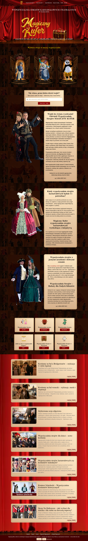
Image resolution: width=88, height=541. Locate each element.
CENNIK (23, 347)
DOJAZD (43, 347)
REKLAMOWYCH (64, 329)
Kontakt (65, 2)
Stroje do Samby (56, 2)
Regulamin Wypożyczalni (45, 534)
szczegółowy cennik (55, 266)
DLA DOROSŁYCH (44, 329)
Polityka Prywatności (56, 534)
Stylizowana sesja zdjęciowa (49, 411)
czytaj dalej (71, 376)
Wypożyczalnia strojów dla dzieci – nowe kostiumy (55, 436)
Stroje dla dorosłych (30, 2)
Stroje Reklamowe (48, 2)
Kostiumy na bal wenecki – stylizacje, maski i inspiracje (57, 388)
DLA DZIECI (24, 329)
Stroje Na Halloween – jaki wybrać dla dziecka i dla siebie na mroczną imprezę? (55, 509)
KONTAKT (63, 347)
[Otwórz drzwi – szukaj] (44, 103)
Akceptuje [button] (39, 539)
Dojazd (32, 534)
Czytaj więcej (49, 539)
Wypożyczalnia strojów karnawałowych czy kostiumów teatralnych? (56, 461)
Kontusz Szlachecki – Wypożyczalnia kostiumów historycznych (53, 486)
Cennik (62, 2)
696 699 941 (34, 39)
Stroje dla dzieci (39, 2)
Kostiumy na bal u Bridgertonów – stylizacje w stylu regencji (56, 364)
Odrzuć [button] (44, 539)
